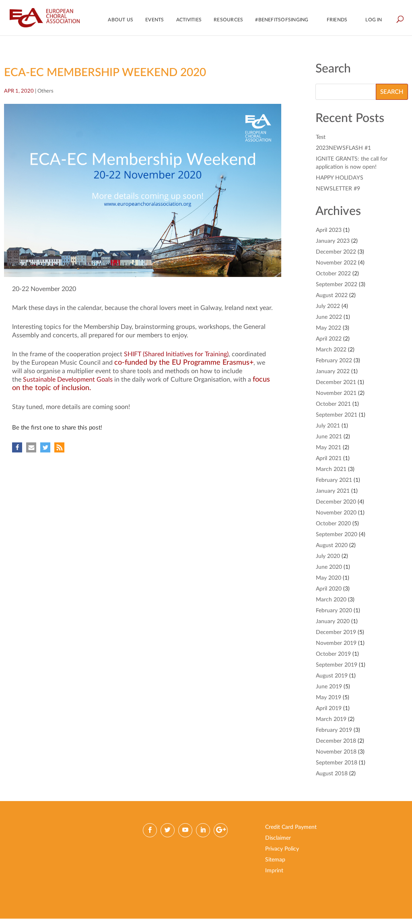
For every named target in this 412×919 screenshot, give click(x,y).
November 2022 (336, 263)
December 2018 (336, 741)
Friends (337, 19)
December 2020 (336, 502)
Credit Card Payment (291, 827)
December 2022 (336, 252)
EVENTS (154, 19)
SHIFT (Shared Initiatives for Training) (176, 354)
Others (45, 91)
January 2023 (333, 241)
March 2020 (331, 600)
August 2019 (332, 676)
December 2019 (336, 632)
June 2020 (329, 567)
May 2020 (328, 578)
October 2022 (333, 274)
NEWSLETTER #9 (338, 189)
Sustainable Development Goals (68, 379)
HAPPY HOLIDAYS (339, 178)
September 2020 (336, 534)
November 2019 (336, 643)
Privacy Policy (282, 849)
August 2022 (332, 295)
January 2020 (333, 621)
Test (320, 137)
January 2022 (333, 371)
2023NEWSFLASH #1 (343, 148)
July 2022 (328, 306)
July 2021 (328, 426)
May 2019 (328, 697)
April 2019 (329, 708)
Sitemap (275, 860)
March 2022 (331, 350)
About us (120, 19)
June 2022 (329, 317)
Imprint (274, 871)
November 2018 (336, 752)
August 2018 (332, 774)
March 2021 (331, 469)
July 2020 (328, 556)
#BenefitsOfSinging (281, 19)
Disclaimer (278, 838)
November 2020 (336, 513)
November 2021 (336, 393)
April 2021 (329, 458)
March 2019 (331, 719)
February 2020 (334, 610)
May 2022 (328, 328)
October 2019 (333, 654)
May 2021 (328, 447)
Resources (228, 19)
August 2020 (332, 545)
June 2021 (329, 437)
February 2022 (334, 360)
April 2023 (329, 230)
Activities (189, 19)
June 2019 (329, 687)
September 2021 (336, 415)
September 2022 (336, 284)
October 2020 (333, 524)
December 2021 (336, 382)
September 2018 (336, 763)
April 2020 (329, 589)
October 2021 (333, 404)
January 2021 (333, 491)
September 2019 (336, 665)
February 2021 (334, 480)
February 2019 (334, 730)
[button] (17, 447)
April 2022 (329, 339)
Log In (373, 19)
